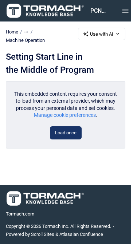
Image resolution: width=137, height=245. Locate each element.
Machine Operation (25, 40)
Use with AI (101, 34)
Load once (66, 132)
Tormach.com (20, 214)
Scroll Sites (42, 234)
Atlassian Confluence (81, 234)
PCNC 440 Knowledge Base (98, 10)
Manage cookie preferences (65, 115)
